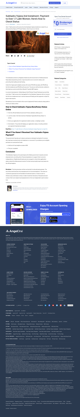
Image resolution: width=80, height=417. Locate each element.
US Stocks (26, 256)
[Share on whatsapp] (15, 56)
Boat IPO (59, 278)
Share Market (62, 97)
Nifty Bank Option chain (24, 326)
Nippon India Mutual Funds (66, 336)
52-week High (43, 278)
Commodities (62, 81)
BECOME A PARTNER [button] (28, 272)
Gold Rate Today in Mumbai (17, 328)
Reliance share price (61, 293)
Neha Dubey (12, 24)
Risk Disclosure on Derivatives (17, 405)
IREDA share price (10, 297)
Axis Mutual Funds (37, 336)
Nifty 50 (12, 321)
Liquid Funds (27, 338)
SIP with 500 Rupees (27, 250)
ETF (24, 257)
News (30, 7)
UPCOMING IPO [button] (61, 272)
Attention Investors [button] (11, 344)
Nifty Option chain (14, 326)
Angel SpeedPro (29, 313)
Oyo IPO (59, 276)
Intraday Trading (61, 251)
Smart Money (9, 275)
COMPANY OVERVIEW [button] (11, 244)
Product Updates (66, 94)
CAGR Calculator (44, 251)
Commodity (26, 261)
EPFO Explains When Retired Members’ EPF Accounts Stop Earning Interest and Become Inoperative (63, 65)
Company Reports (10, 281)
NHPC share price (27, 295)
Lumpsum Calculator (44, 250)
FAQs (64, 401)
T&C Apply (68, 401)
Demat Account (61, 247)
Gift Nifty (65, 321)
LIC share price (60, 300)
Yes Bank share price (10, 300)
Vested (26, 315)
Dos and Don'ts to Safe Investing (30, 401)
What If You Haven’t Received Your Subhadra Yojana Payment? (24, 69)
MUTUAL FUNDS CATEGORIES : (12, 338)
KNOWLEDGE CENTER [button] (62, 244)
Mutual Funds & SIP (18, 7)
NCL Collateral (55, 403)
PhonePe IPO (60, 281)
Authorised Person (61, 262)
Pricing (51, 7)
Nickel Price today (43, 333)
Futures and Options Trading (63, 259)
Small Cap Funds (35, 338)
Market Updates (58, 91)
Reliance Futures (39, 324)
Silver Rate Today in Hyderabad (19, 331)
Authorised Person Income (28, 279)
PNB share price (44, 297)
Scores (38, 401)
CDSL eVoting (62, 403)
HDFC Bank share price (28, 293)
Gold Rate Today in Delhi (28, 328)
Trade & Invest (9, 7)
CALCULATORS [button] (44, 244)
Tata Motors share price (11, 298)
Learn (26, 7)
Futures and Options (27, 254)
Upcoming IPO (26, 253)
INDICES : (7, 321)
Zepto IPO (60, 279)
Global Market (65, 84)
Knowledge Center (10, 273)
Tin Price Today (60, 333)
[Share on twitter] (18, 56)
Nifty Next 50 (34, 321)
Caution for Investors (28, 405)
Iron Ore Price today (52, 333)
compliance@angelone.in (34, 390)
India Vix (60, 321)
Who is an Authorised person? (29, 276)
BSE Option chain (54, 326)
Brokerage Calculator (44, 245)
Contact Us (9, 250)
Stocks (25, 245)
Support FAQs (26, 305)
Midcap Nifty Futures (30, 324)
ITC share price (60, 297)
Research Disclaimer (10, 401)
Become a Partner (44, 7)
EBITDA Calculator (44, 262)
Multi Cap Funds (62, 338)
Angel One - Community (11, 282)
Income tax (60, 261)
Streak (22, 315)
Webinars (8, 254)
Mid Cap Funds (55, 338)
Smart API (45, 313)
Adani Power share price (45, 295)
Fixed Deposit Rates (51, 313)
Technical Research (10, 279)
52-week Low (43, 279)
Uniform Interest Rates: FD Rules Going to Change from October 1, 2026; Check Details (63, 59)
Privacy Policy (26, 397)
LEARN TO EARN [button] (10, 272)
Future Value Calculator (45, 254)
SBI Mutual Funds (29, 336)
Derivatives (60, 256)
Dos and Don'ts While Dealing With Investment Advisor (51, 401)
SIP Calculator (43, 248)
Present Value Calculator (45, 261)
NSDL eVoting (68, 403)
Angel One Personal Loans (30, 403)
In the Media (9, 251)
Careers (8, 256)
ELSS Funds (21, 338)
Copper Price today (17, 333)
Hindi (56, 88)
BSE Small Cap (55, 321)
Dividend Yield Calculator (45, 253)
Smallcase (18, 315)
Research (56, 97)
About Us (8, 248)
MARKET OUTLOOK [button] (44, 272)
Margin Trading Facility (37, 313)
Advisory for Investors (47, 403)
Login (64, 3)
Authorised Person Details (28, 285)
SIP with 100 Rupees (27, 248)
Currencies (26, 259)
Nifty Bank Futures (21, 324)
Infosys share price (61, 295)
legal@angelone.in (36, 394)
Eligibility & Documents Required (29, 281)
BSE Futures (46, 324)
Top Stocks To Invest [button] (11, 292)
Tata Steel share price (45, 293)
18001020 (19, 305)
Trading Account (61, 248)
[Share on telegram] (11, 56)
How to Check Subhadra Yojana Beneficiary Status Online (23, 66)
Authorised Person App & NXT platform (31, 284)
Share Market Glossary (45, 276)
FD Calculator (43, 257)
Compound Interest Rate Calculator (47, 256)
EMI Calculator (43, 267)
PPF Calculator (43, 265)
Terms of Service (34, 397)
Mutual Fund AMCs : (10, 336)
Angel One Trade (22, 313)
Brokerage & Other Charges (11, 247)
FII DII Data (43, 284)
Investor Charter (39, 403)
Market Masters (65, 88)
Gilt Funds (49, 338)
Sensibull (13, 315)
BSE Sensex (48, 321)
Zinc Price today (35, 333)
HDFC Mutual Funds (46, 336)
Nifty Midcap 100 (41, 321)
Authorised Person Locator (28, 287)
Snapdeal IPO (60, 282)
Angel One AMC (17, 310)
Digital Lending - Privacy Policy (18, 403)
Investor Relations (10, 253)
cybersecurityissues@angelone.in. (39, 393)
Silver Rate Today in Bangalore (32, 331)
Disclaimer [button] (8, 377)
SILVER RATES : (9, 331)
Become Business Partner (28, 273)
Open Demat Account (55, 3)
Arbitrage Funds (42, 338)
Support (56, 7)
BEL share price (43, 300)
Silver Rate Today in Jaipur (57, 331)
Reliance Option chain (46, 326)
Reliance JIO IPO (61, 275)
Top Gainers (43, 281)
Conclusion (11, 71)
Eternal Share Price (44, 298)
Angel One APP (15, 313)
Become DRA (26, 275)
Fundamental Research (11, 278)
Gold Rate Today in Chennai (40, 328)
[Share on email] (24, 56)
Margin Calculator (44, 247)
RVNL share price (27, 297)
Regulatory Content (18, 401)
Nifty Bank (17, 321)
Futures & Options (58, 84)
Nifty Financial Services (25, 321)
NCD (24, 262)
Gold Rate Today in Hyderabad (52, 328)
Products (36, 7)
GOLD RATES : (8, 328)
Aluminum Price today (26, 333)
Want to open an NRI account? (63, 37)
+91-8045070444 (25, 393)
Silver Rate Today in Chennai (44, 331)
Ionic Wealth (23, 310)
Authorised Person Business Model (30, 282)
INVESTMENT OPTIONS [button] (28, 244)
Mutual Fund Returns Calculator (46, 264)
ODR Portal (8, 405)
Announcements (44, 275)
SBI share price (26, 298)
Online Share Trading (61, 250)
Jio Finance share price (62, 298)
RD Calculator (43, 259)
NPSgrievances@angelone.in (11, 392)
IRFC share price (9, 293)
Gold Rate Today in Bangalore (65, 328)
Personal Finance (58, 94)
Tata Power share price (28, 300)
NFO (24, 251)
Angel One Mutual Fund (20, 336)
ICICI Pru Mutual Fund (55, 336)
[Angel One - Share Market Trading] (11, 3)
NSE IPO (59, 273)
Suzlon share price (10, 295)
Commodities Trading (62, 257)
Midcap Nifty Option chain (35, 326)
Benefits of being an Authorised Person (31, 278)
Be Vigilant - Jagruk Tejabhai (12, 284)
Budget (56, 81)
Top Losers (43, 282)
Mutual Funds (65, 91)
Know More (15, 190)
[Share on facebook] (21, 56)
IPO (58, 254)
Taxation (68, 97)
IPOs (59, 88)
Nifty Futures (13, 324)
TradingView (31, 315)
